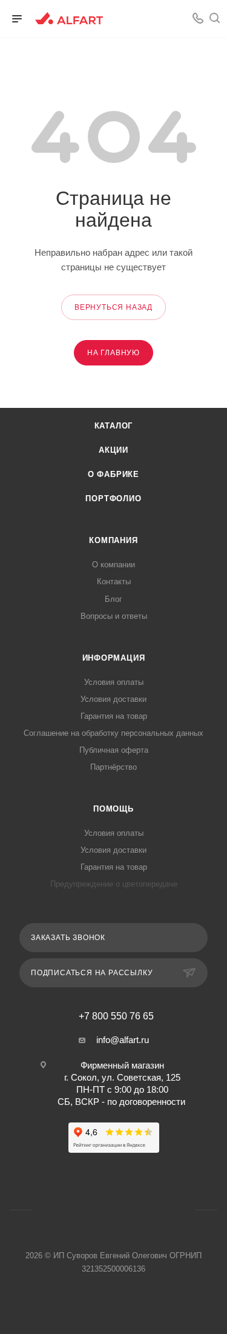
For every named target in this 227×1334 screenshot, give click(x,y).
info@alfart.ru (122, 1040)
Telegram (98, 1210)
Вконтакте (151, 18)
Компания (113, 540)
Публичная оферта (113, 750)
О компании (113, 564)
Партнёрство (113, 767)
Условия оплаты (113, 682)
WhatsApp (173, 18)
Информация (113, 657)
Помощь (113, 808)
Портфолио (113, 498)
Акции (113, 450)
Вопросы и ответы (114, 616)
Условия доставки (113, 699)
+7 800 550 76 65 (116, 1016)
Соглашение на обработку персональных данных (113, 733)
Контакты (114, 581)
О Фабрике (113, 474)
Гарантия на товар (114, 716)
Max (129, 1210)
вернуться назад (113, 307)
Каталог (113, 425)
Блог (113, 599)
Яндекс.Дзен (160, 1210)
